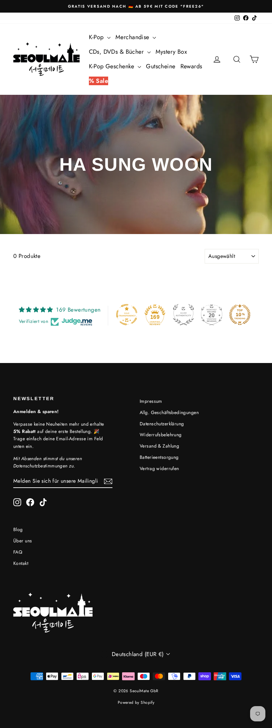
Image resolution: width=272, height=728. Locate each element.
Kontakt (20, 563)
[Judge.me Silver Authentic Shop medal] (183, 314)
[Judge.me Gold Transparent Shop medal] (126, 314)
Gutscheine (160, 66)
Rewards (191, 66)
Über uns (22, 540)
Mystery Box (171, 51)
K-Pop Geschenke (112, 66)
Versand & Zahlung (159, 446)
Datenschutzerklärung (162, 423)
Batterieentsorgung (159, 457)
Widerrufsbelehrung (161, 434)
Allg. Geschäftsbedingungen (169, 412)
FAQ (17, 552)
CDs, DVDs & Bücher (117, 51)
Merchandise (133, 37)
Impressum (151, 401)
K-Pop (97, 37)
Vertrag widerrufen (159, 468)
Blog (18, 529)
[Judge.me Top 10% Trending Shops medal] (239, 314)
